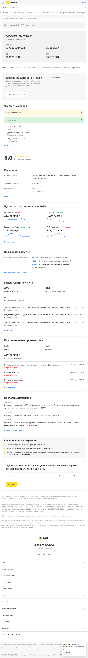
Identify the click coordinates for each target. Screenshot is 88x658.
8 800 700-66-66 (44, 545)
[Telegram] (49, 554)
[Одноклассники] (44, 554)
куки (77, 644)
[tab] (5, 67)
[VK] (39, 554)
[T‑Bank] (11, 3)
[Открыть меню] (3, 2)
